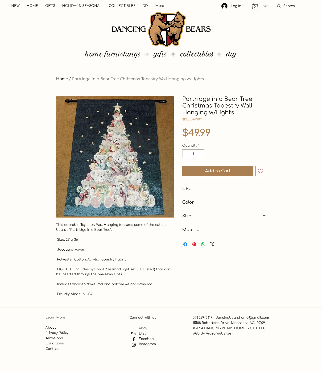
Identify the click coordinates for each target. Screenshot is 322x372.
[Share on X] (212, 244)
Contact (52, 349)
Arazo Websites (219, 333)
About (50, 327)
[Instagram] (133, 344)
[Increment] (200, 154)
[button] (255, 6)
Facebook (147, 339)
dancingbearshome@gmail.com (242, 317)
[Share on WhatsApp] (203, 244)
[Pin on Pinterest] (194, 244)
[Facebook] (133, 339)
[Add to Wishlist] (260, 171)
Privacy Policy (57, 333)
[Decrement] (186, 154)
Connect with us (142, 317)
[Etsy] (133, 333)
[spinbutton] (193, 154)
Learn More (55, 317)
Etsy (142, 333)
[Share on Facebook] (185, 244)
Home (62, 79)
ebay (143, 328)
